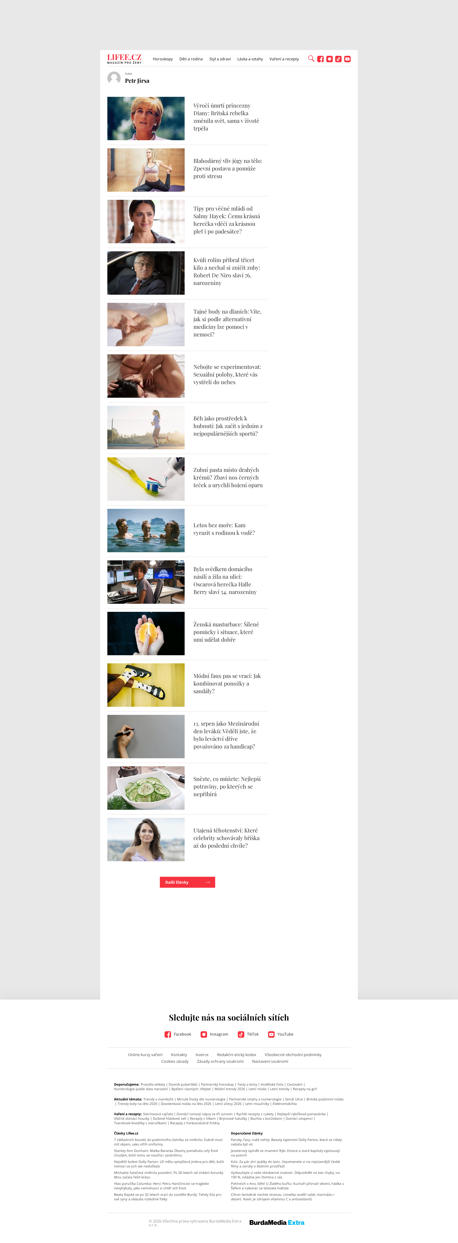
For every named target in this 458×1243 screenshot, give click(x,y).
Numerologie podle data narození (141, 1089)
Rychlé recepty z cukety (255, 1114)
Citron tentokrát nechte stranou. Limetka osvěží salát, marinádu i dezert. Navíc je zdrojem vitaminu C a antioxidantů (282, 1196)
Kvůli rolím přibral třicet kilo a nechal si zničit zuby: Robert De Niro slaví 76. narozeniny (226, 271)
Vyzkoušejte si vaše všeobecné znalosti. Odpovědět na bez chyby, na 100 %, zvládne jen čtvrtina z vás (285, 1174)
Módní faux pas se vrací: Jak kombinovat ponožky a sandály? (227, 683)
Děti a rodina (191, 59)
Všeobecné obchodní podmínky (293, 1054)
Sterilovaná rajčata (158, 1114)
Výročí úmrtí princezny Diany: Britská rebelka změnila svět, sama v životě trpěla (226, 117)
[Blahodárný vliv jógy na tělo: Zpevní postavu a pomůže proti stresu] (146, 190)
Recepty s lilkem (203, 1118)
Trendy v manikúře (158, 1099)
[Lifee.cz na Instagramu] (329, 61)
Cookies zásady (174, 1061)
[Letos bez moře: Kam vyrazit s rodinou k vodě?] (146, 550)
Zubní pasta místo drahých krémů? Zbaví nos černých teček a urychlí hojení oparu (228, 477)
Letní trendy (279, 1089)
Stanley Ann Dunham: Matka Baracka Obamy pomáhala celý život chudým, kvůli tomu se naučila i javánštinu (166, 1152)
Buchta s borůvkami (266, 1118)
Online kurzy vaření (145, 1054)
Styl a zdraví (220, 59)
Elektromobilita (285, 1103)
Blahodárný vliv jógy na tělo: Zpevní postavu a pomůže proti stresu (227, 168)
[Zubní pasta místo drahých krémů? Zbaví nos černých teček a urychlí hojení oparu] (146, 499)
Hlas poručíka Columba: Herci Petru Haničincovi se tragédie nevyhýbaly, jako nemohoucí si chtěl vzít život (161, 1185)
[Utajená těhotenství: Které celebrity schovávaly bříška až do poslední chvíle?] (146, 859)
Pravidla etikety (153, 1084)
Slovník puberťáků (183, 1084)
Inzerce (202, 1054)
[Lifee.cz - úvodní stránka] (124, 59)
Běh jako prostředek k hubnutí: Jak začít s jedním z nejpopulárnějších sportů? (228, 425)
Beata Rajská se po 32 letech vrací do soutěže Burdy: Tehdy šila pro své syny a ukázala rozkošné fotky (167, 1196)
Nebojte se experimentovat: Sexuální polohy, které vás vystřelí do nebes (227, 374)
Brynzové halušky (233, 1118)
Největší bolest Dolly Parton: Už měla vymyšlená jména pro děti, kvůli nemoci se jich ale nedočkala (169, 1163)
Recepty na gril (305, 1089)
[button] (311, 58)
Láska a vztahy (250, 59)
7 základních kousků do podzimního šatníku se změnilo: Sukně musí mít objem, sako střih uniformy (168, 1141)
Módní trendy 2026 (230, 1089)
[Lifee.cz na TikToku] (338, 61)
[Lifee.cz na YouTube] (347, 61)
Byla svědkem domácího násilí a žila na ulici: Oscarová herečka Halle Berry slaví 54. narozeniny (225, 580)
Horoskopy (163, 59)
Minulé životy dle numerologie (201, 1099)
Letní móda (257, 1089)
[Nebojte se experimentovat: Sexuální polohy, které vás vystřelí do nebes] (146, 396)
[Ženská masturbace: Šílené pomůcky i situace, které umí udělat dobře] (146, 653)
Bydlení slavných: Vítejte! (191, 1089)
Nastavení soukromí (270, 1061)
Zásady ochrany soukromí (220, 1061)
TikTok (252, 1034)
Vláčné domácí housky (131, 1118)
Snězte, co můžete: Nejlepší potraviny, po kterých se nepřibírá (227, 786)
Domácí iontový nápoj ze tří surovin (205, 1114)
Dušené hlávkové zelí (169, 1118)
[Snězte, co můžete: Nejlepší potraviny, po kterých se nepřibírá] (146, 808)
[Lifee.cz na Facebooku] (320, 61)
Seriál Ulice (294, 1099)
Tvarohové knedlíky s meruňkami (140, 1123)
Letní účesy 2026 (228, 1103)
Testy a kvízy (247, 1084)
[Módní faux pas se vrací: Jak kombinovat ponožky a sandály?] (146, 705)
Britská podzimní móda (325, 1099)
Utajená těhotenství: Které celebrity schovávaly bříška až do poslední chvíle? (226, 837)
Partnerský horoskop (217, 1084)
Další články (176, 882)
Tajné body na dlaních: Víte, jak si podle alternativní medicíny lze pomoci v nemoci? (227, 323)
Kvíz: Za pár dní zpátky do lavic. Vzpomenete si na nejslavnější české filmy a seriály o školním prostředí (285, 1163)
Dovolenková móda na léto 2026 (186, 1103)
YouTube (284, 1034)
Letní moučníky (257, 1103)
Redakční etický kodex (236, 1054)
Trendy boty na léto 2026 (137, 1103)
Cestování (294, 1084)
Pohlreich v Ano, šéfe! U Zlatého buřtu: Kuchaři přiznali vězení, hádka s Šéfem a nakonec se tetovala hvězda (287, 1185)
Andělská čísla (272, 1084)
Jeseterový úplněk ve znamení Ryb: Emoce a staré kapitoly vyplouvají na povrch (285, 1152)
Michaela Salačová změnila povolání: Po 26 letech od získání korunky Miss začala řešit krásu (168, 1174)
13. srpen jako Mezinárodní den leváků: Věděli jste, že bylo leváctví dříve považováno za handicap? (226, 735)
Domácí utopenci (299, 1118)
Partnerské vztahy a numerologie (255, 1099)
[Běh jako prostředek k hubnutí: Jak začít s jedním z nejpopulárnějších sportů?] (146, 447)
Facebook (182, 1034)
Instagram (218, 1034)
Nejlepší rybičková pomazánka (301, 1114)
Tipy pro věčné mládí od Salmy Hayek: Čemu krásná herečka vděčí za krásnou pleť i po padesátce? (226, 220)
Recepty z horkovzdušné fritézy (195, 1123)
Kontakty (179, 1054)
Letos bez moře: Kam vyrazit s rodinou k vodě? (224, 528)
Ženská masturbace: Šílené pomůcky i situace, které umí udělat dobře (226, 631)
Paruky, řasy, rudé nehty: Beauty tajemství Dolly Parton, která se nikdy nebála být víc (286, 1141)
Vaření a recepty (284, 59)
